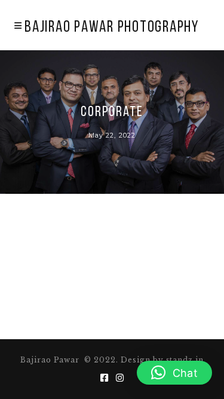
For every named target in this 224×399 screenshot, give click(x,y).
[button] (174, 373)
